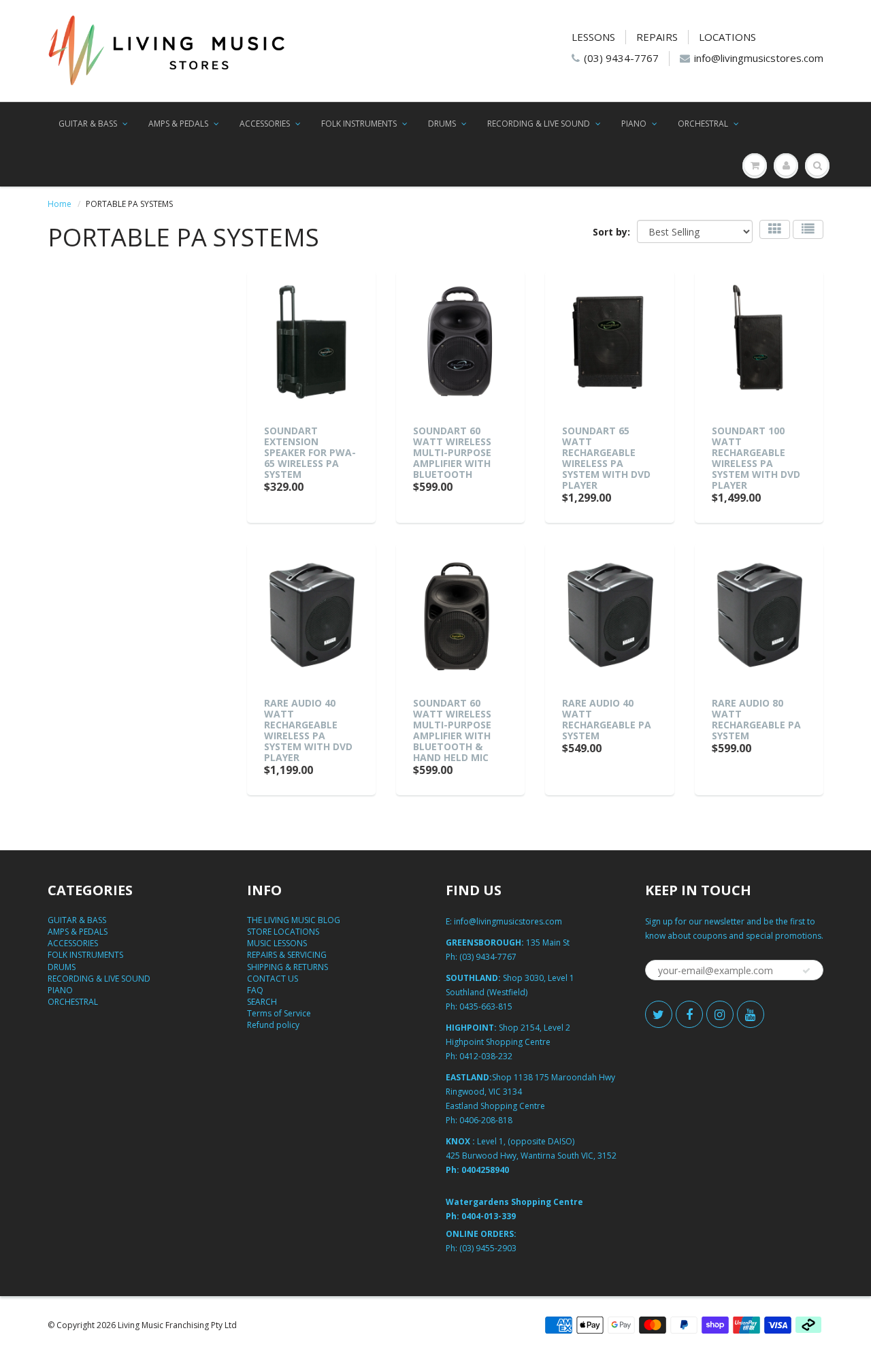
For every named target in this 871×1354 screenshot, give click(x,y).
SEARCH (262, 1002)
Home (59, 204)
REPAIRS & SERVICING (287, 955)
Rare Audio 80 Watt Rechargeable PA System (756, 719)
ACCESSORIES (265, 123)
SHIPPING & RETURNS (287, 967)
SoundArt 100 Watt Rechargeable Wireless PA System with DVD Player (756, 457)
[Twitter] (658, 1014)
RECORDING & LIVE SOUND (538, 123)
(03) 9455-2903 (487, 1248)
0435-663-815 (485, 1006)
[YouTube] (750, 1014)
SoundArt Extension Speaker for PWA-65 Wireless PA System (310, 452)
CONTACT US (272, 978)
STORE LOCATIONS (283, 931)
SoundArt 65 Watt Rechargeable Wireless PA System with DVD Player (606, 457)
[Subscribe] (806, 971)
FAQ (255, 990)
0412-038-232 (485, 1056)
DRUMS (442, 123)
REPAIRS (657, 37)
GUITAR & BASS (88, 123)
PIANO (633, 123)
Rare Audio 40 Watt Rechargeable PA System (606, 719)
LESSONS (593, 37)
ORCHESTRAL (703, 123)
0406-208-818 (485, 1120)
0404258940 (485, 1170)
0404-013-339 (488, 1216)
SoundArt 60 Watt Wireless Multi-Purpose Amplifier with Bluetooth (452, 452)
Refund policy (273, 1025)
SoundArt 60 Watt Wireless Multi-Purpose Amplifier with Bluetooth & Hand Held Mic (452, 730)
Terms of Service (279, 1013)
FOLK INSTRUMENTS (359, 123)
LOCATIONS (727, 37)
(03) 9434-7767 (621, 58)
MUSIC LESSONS (277, 943)
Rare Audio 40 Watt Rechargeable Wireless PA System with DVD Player (308, 730)
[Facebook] (689, 1014)
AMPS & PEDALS (178, 123)
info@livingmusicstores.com (758, 58)
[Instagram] (720, 1014)
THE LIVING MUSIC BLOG (293, 920)
